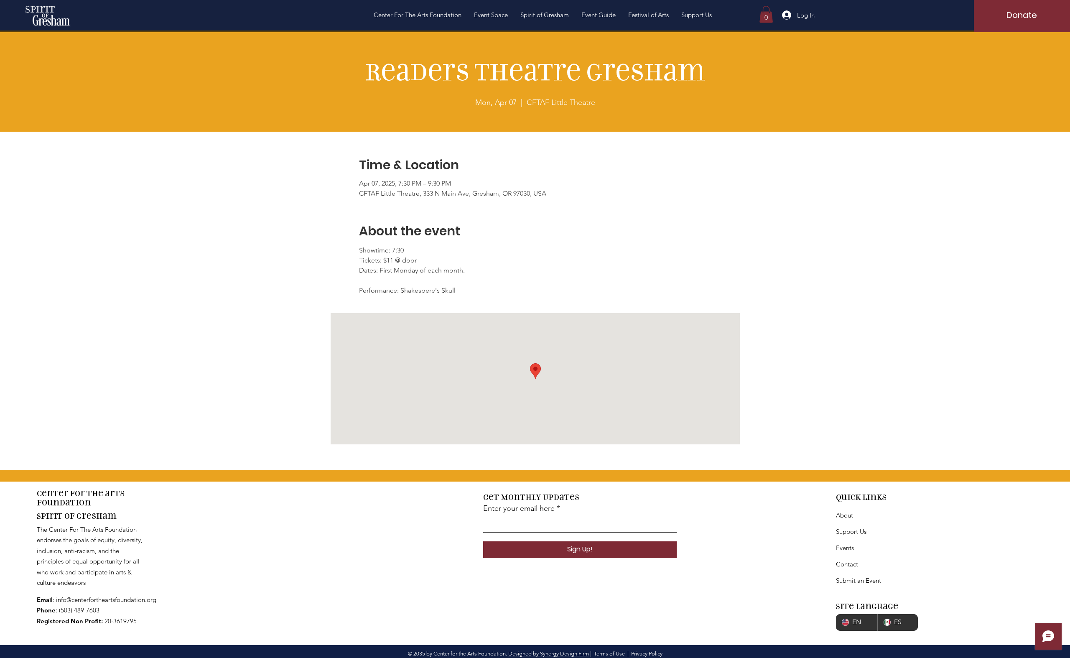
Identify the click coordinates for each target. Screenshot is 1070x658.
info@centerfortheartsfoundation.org (106, 600)
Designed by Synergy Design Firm (548, 653)
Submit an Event (858, 580)
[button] (417, 15)
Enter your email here (519, 508)
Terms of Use (609, 653)
